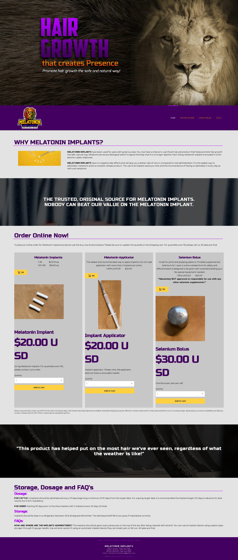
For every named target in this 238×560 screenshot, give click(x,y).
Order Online (127, 540)
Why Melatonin (112, 540)
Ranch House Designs (124, 556)
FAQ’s (137, 540)
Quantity (18, 375)
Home (100, 540)
